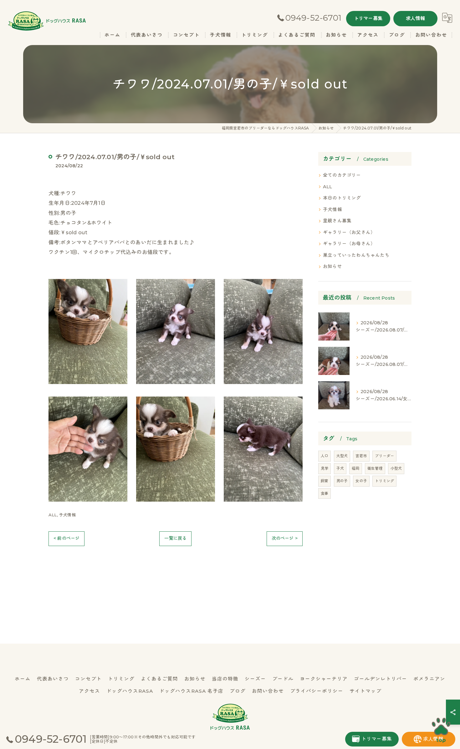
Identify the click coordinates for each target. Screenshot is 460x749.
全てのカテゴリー (342, 175)
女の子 (361, 480)
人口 (324, 455)
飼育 (324, 480)
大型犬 (342, 455)
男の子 (342, 480)
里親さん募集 (337, 221)
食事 (324, 493)
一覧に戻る (175, 538)
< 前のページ (66, 538)
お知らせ (332, 266)
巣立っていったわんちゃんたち (356, 255)
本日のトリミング (342, 198)
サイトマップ (365, 691)
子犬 (340, 468)
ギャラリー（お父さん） (349, 232)
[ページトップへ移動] (441, 730)
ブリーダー (384, 455)
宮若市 (361, 455)
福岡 (355, 468)
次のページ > (285, 538)
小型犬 (396, 468)
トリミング (384, 480)
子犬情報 (67, 514)
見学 (324, 468)
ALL (53, 514)
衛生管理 (375, 468)
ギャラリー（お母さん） (349, 243)
